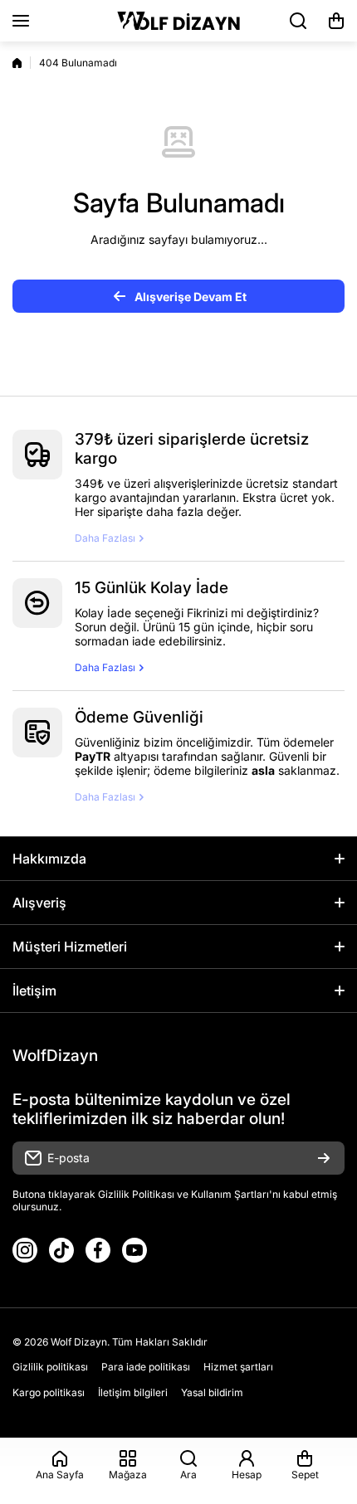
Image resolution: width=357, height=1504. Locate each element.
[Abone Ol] (324, 1158)
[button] (336, 20)
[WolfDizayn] (178, 20)
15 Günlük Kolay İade (151, 587)
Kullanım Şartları (230, 1194)
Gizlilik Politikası (136, 1194)
